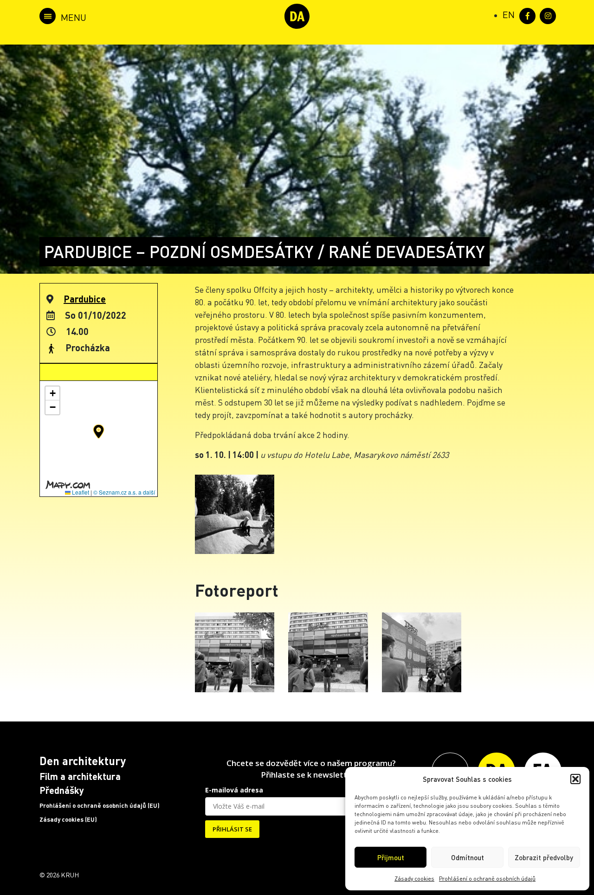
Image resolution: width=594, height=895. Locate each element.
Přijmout (390, 857)
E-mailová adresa (234, 790)
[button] (575, 779)
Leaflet (80, 492)
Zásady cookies (414, 878)
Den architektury (82, 760)
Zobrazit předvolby (544, 857)
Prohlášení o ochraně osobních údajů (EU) (99, 805)
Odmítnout (467, 857)
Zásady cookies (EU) (68, 819)
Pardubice (85, 299)
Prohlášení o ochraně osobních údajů (487, 878)
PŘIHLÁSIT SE (232, 829)
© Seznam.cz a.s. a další (124, 492)
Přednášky (61, 790)
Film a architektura (80, 776)
